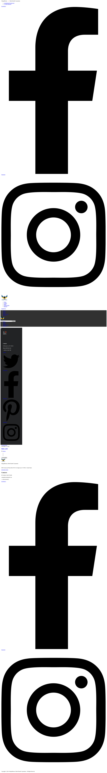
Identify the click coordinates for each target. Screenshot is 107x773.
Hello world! (4, 448)
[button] (53, 308)
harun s (4, 451)
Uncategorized (4, 445)
